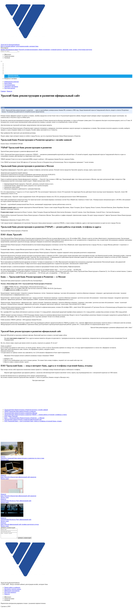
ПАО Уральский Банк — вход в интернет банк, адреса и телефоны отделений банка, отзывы (33, 421)
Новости (3, 475)
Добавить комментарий (24, 538)
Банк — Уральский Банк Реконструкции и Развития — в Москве (24, 418)
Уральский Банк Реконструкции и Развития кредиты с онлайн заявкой (26, 409)
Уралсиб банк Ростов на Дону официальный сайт (16, 500)
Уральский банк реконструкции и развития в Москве (20, 413)
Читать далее (5, 460)
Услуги (3, 456)
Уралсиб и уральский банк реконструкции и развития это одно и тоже (22, 458)
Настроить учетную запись (12, 589)
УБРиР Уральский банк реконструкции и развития (20, 411)
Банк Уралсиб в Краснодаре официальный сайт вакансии (18, 477)
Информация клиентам (11, 81)
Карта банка (8, 83)
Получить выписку (10, 592)
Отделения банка (9, 85)
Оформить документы (11, 86)
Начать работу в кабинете (12, 587)
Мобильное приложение (11, 590)
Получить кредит (9, 88)
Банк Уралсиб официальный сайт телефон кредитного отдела (20, 524)
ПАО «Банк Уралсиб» (11, 416)
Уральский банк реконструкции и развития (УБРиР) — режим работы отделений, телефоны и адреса (35, 414)
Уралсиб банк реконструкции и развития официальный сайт (23, 419)
